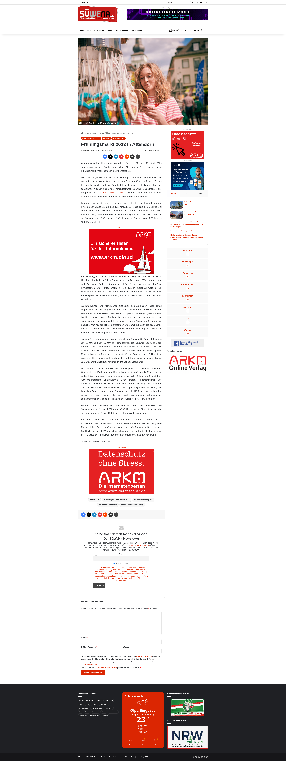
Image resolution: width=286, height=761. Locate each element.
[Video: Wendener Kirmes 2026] (176, 205)
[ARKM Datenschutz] (121, 471)
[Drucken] (138, 156)
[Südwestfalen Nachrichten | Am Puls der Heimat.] (98, 13)
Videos (110, 30)
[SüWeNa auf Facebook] (187, 346)
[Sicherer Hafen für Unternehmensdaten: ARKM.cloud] (121, 251)
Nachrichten (108, 708)
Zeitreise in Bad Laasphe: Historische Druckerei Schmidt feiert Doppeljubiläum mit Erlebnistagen (187, 224)
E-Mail (121, 554)
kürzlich (173, 193)
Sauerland (95, 712)
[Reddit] (127, 156)
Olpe (80, 712)
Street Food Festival (112, 192)
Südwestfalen (113, 712)
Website (127, 647)
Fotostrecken (99, 30)
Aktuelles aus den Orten (91, 138)
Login (170, 2)
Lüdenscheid (104, 704)
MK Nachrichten (84, 708)
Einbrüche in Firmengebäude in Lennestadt (187, 231)
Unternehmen (83, 716)
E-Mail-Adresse (89, 647)
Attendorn (97, 133)
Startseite (87, 133)
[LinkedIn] (116, 156)
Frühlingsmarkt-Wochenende (117, 500)
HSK (87, 704)
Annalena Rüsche (88, 150)
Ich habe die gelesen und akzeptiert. (112, 667)
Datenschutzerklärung (185, 2)
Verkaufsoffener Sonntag (132, 505)
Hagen (81, 704)
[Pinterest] (121, 156)
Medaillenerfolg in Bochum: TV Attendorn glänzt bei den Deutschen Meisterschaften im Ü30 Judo (186, 237)
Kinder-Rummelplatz (143, 500)
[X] (110, 156)
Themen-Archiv (85, 30)
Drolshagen (109, 700)
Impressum (202, 2)
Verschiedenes (137, 30)
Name (84, 637)
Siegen (104, 712)
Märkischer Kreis (97, 708)
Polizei (87, 712)
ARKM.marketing (165, 8)
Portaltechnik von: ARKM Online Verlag (122, 757)
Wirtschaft (105, 716)
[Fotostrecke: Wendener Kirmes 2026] (176, 215)
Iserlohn (94, 704)
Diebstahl (99, 700)
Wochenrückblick (122, 563)
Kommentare (200, 193)
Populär (186, 193)
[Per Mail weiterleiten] (132, 156)
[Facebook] (105, 156)
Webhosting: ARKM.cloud (144, 757)
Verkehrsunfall (94, 716)
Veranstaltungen (122, 30)
